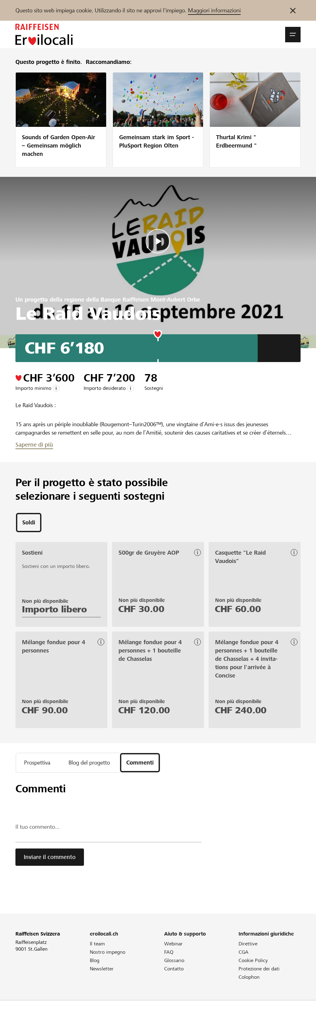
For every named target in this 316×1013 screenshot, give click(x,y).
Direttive (248, 944)
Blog (94, 960)
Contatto (174, 969)
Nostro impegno (107, 952)
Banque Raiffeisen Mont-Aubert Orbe (150, 299)
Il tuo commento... (37, 826)
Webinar (173, 944)
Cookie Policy (253, 960)
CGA (243, 952)
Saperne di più (34, 444)
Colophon (249, 977)
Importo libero (54, 609)
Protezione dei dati (259, 969)
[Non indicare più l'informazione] (293, 10)
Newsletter (102, 969)
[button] (293, 34)
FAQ (168, 952)
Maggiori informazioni (214, 10)
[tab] (29, 522)
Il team (97, 944)
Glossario (174, 960)
